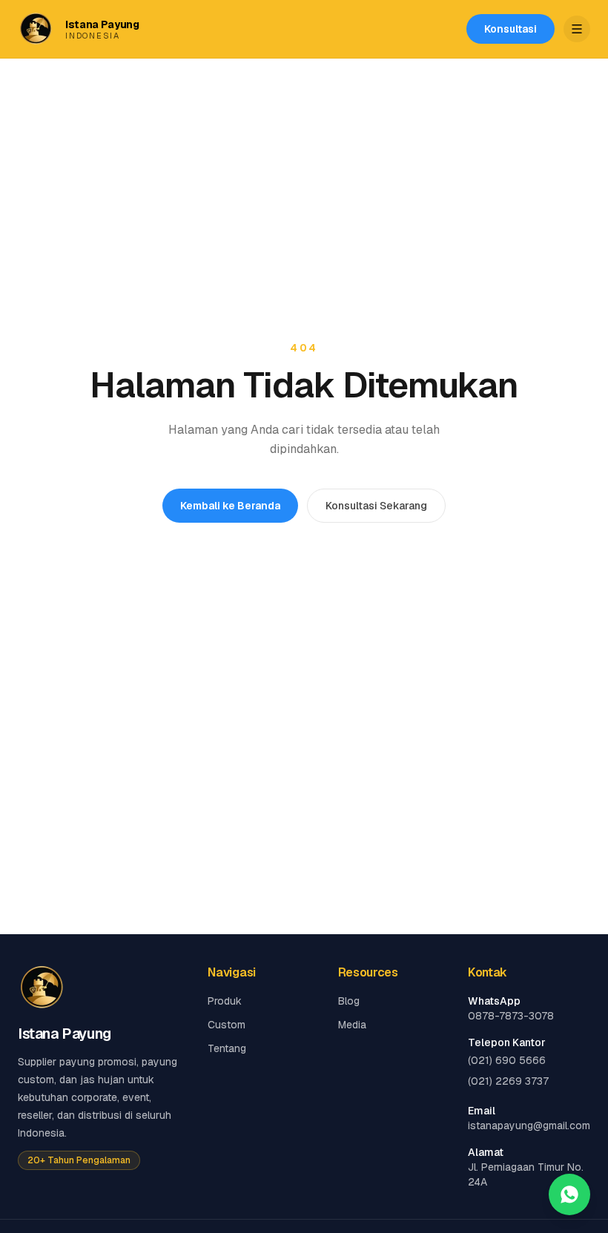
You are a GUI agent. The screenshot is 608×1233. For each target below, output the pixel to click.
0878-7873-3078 (511, 1015)
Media (352, 1024)
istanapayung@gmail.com (529, 1125)
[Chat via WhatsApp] (569, 1194)
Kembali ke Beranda (230, 505)
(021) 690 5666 (507, 1060)
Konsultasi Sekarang (376, 505)
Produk (225, 1001)
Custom (226, 1024)
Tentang (227, 1048)
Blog (349, 1001)
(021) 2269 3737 (508, 1081)
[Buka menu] (577, 29)
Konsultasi (510, 29)
